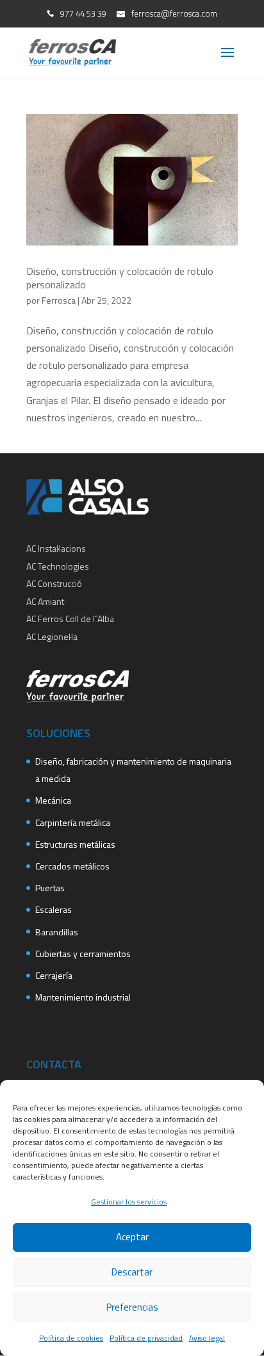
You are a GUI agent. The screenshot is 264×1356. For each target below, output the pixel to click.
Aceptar (132, 1236)
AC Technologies (57, 566)
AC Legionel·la (52, 636)
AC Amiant (45, 601)
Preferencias (132, 1307)
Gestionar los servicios (129, 1202)
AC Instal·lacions (56, 548)
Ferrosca (59, 300)
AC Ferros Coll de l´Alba (70, 618)
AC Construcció (54, 583)
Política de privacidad (146, 1338)
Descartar (132, 1272)
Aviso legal (207, 1338)
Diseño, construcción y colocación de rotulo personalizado (119, 277)
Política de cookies (71, 1338)
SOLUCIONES (58, 733)
